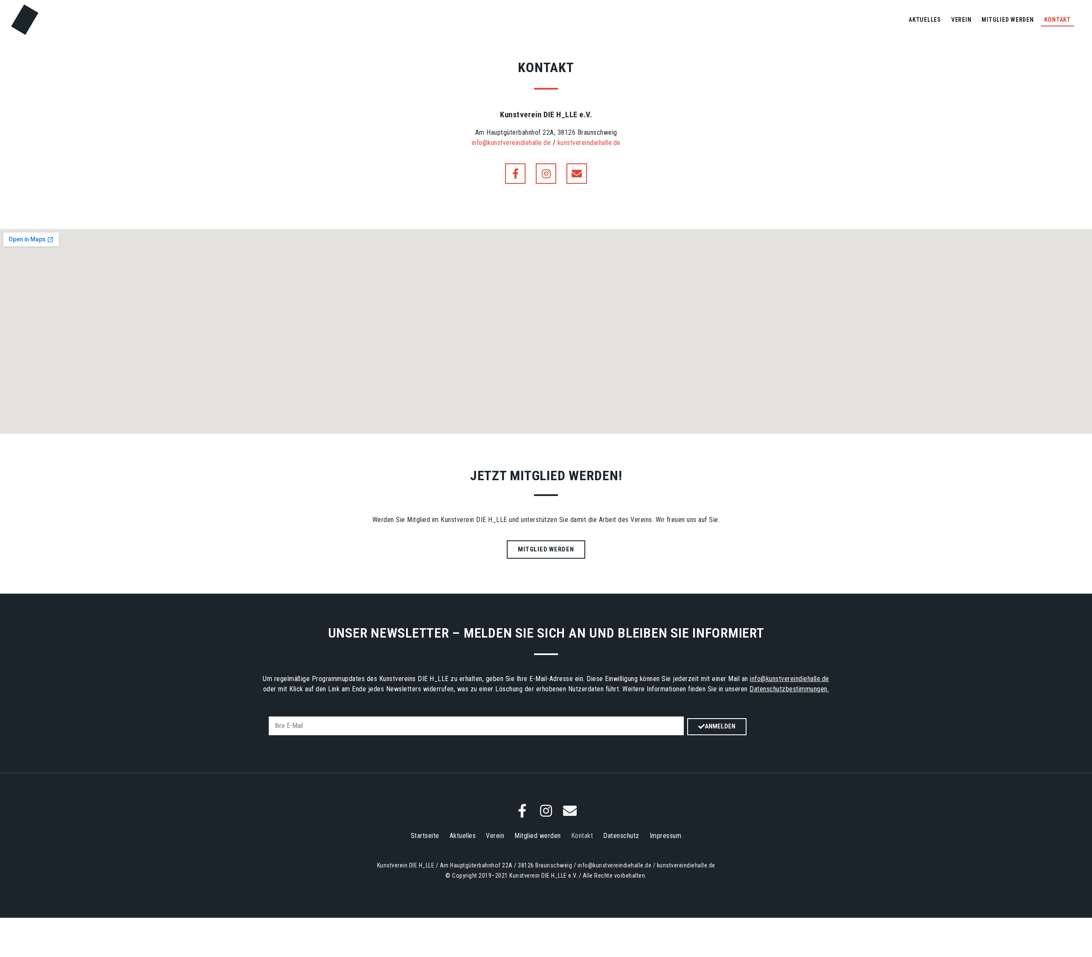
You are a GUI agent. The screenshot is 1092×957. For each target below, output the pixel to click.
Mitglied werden (1008, 19)
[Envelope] (576, 173)
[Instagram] (546, 173)
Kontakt (1057, 19)
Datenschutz (621, 836)
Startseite (425, 836)
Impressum (666, 836)
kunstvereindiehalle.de (589, 143)
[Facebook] (515, 173)
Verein (961, 19)
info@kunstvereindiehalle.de (511, 143)
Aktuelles (925, 19)
